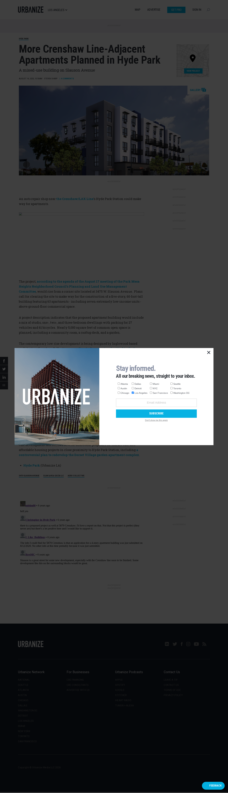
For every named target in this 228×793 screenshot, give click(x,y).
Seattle (177, 384)
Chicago (125, 393)
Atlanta (124, 384)
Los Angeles (141, 393)
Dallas (138, 384)
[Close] (209, 353)
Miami (156, 384)
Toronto (177, 388)
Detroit (138, 388)
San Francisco (160, 393)
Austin (124, 388)
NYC (155, 388)
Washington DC (181, 393)
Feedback (215, 785)
